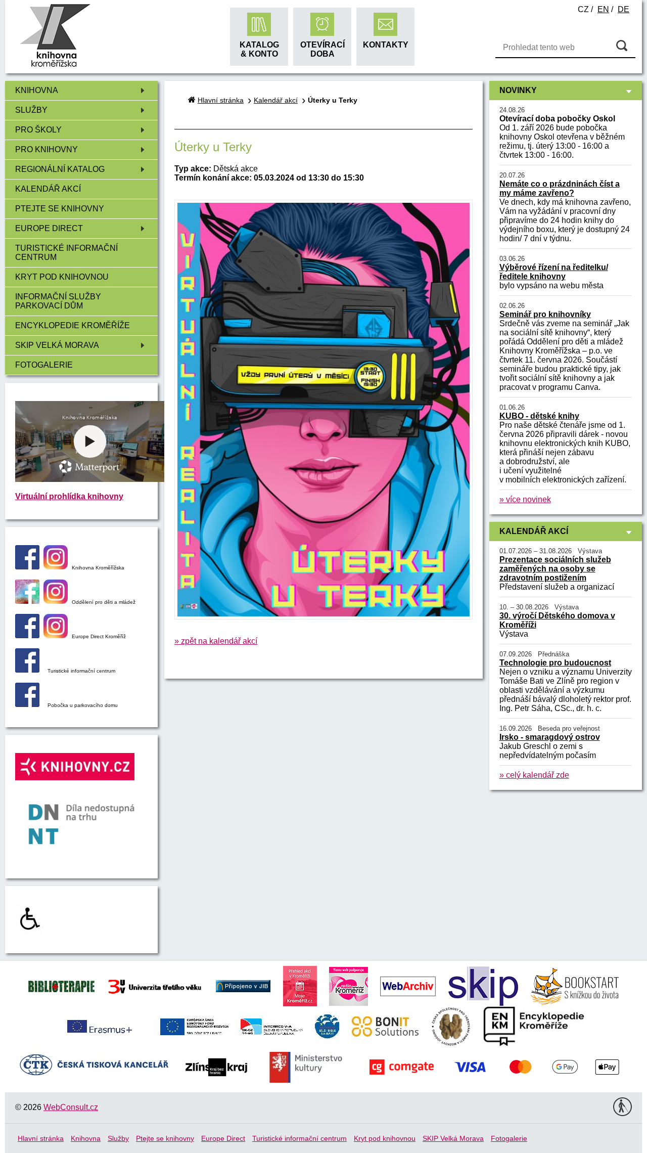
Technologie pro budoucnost (555, 662)
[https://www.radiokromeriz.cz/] (348, 985)
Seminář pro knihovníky (545, 314)
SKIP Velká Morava (57, 345)
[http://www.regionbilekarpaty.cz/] (327, 1026)
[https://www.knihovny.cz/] (243, 985)
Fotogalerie (44, 365)
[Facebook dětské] (27, 601)
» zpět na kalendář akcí (215, 641)
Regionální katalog (60, 169)
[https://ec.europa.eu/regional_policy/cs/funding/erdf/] (194, 1026)
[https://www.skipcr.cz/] (483, 985)
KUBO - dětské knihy (539, 416)
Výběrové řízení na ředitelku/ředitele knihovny (553, 272)
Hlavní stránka (221, 100)
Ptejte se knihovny (59, 208)
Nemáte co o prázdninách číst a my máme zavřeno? (559, 188)
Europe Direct (49, 228)
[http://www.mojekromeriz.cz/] (300, 985)
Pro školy (38, 129)
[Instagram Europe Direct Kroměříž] (55, 635)
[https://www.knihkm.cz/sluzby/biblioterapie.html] (61, 985)
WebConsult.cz (70, 1107)
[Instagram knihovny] (55, 566)
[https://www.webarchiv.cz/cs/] (408, 985)
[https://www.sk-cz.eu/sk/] (272, 1026)
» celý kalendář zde (534, 775)
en (603, 9)
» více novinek (525, 499)
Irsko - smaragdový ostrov (549, 737)
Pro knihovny (46, 149)
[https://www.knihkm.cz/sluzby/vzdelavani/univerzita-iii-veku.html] (155, 985)
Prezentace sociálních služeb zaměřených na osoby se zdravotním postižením (555, 568)
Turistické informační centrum (66, 252)
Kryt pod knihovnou (62, 277)
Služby (31, 110)
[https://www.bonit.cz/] (385, 1026)
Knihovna (36, 90)
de (623, 9)
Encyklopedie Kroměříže (72, 325)
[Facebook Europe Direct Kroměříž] (27, 635)
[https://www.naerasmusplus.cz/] (98, 1026)
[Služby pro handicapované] (29, 930)
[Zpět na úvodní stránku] (55, 65)
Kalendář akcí (48, 189)
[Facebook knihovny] (27, 566)
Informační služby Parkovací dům (58, 301)
